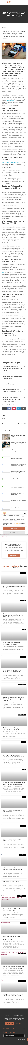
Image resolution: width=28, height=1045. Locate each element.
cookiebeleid (17, 523)
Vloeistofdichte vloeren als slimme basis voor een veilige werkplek (14, 783)
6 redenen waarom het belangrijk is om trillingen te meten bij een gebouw (18, 465)
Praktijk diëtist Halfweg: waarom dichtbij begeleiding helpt (13, 728)
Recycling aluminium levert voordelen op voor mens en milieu (14, 756)
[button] (24, 513)
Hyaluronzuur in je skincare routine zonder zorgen (12, 643)
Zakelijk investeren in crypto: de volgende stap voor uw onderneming (13, 938)
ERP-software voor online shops (10, 162)
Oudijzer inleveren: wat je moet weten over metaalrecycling (13, 994)
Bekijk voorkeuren (14, 532)
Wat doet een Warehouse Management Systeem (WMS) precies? (14, 391)
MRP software (10, 100)
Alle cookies (14, 528)
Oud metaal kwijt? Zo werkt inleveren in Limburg (12, 909)
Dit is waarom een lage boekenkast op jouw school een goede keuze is (13, 615)
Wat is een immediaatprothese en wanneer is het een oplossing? (13, 868)
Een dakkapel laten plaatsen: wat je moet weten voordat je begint (13, 967)
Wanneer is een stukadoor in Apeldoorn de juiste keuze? (12, 670)
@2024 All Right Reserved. (14, 1042)
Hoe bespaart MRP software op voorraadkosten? (14, 384)
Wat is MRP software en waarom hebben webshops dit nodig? (14, 368)
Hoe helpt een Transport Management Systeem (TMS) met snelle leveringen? (14, 399)
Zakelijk (4, 27)
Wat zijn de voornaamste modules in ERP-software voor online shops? (14, 376)
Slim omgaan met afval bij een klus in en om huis (12, 839)
